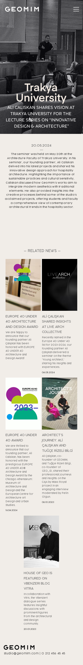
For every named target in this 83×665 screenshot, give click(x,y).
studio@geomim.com (21, 653)
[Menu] (76, 9)
